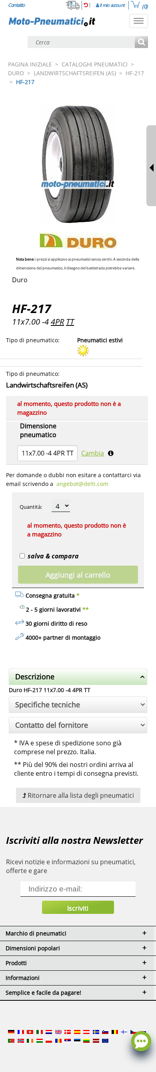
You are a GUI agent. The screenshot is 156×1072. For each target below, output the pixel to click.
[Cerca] (141, 42)
